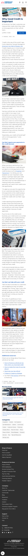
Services (5, 435)
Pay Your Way (6, 473)
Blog (3, 495)
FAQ (3, 520)
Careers (14, 424)
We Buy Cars (6, 437)
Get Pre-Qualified (7, 455)
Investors (4, 499)
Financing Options (7, 478)
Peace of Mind (6, 432)
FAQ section (14, 375)
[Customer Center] (22, 2)
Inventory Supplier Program (9, 506)
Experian (19, 171)
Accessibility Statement (19, 543)
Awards (11, 422)
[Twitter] (7, 532)
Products (22, 432)
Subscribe (21, 33)
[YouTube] (9, 532)
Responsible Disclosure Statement (11, 545)
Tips (13, 36)
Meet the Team (15, 429)
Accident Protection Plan (9, 471)
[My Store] (19, 2)
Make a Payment (6, 457)
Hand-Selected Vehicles (8, 476)
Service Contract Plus (8, 469)
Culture (4, 427)
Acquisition (5, 422)
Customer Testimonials (8, 490)
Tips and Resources (16, 435)
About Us (4, 488)
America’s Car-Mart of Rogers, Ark (12, 46)
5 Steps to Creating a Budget (13, 373)
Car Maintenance (7, 424)
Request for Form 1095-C (9, 509)
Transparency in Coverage (9, 543)
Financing (6, 36)
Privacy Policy (14, 546)
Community (20, 424)
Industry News (6, 429)
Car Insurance (17, 422)
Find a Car (4, 450)
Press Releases (14, 432)
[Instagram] (5, 532)
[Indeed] (12, 532)
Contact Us (5, 518)
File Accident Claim (7, 504)
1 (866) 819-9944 (8, 527)
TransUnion (5, 173)
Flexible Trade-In (6, 480)
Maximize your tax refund (12, 371)
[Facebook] (3, 532)
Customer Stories (12, 427)
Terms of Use (20, 545)
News (10, 36)
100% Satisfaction (6, 467)
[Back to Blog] (3, 553)
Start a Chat (5, 516)
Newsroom (5, 497)
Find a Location (6, 452)
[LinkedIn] (11, 532)
